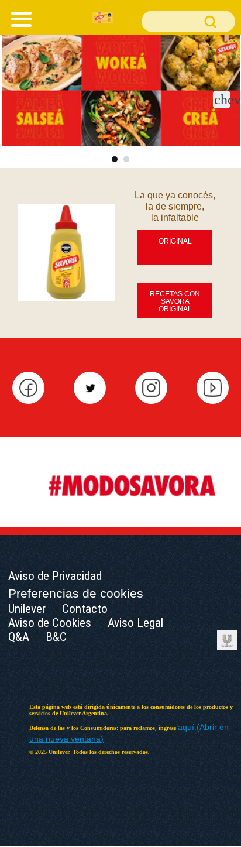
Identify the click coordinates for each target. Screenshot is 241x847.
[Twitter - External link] (90, 387)
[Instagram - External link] (151, 387)
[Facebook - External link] (28, 387)
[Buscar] (188, 21)
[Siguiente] (221, 99)
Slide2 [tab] (126, 159)
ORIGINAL (175, 241)
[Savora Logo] (102, 17)
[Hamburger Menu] (18, 17)
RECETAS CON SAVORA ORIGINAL (175, 301)
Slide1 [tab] (115, 159)
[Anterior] (20, 99)
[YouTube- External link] (213, 387)
